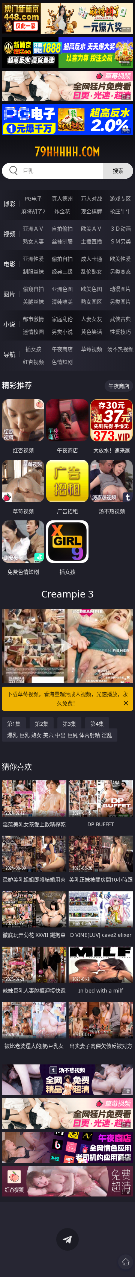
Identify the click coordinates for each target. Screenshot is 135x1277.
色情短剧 (62, 361)
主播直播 (91, 241)
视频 (9, 234)
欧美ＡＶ (91, 228)
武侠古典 (120, 318)
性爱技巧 (120, 331)
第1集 (14, 723)
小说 (9, 324)
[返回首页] (125, 1261)
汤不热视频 (120, 349)
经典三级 (62, 271)
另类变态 (120, 271)
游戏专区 (120, 198)
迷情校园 (33, 331)
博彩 (9, 204)
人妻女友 (91, 318)
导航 (9, 354)
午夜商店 (62, 349)
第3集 (69, 723)
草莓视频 (91, 349)
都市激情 (33, 318)
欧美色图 (91, 288)
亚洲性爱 (33, 258)
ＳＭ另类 (120, 241)
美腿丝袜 (33, 301)
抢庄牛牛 (120, 211)
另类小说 (62, 331)
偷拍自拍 (62, 258)
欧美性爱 (120, 258)
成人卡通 (91, 258)
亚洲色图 (62, 288)
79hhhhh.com (67, 151)
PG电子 (33, 198)
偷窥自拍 (33, 288)
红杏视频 (33, 361)
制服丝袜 (33, 271)
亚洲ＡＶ (33, 228)
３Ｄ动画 (120, 228)
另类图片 (120, 301)
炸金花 (62, 211)
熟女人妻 (33, 241)
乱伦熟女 (91, 271)
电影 (9, 264)
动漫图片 (120, 288)
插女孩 (33, 349)
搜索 (118, 170)
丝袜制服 (62, 241)
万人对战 (91, 198)
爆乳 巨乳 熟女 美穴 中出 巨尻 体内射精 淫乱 (59, 735)
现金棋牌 (91, 211)
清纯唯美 (62, 301)
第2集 (41, 723)
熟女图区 (91, 301)
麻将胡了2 (33, 211)
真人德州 (62, 198)
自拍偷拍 (62, 228)
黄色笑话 (91, 331)
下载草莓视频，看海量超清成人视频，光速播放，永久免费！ (67, 698)
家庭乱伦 (62, 318)
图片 (9, 294)
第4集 (97, 723)
